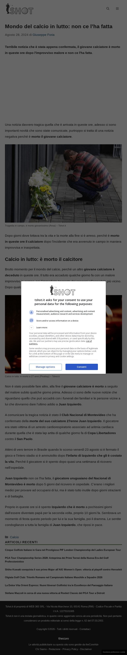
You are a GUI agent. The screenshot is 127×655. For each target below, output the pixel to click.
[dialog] (63, 327)
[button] (63, 327)
